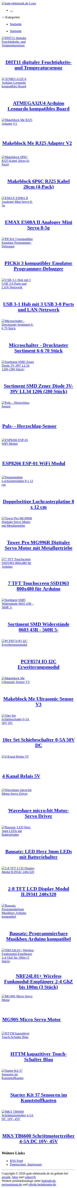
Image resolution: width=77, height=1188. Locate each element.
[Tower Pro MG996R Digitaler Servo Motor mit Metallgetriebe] (18, 525)
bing (15, 1177)
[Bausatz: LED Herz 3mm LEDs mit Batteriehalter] (18, 834)
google (6, 1177)
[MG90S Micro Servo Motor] (18, 1000)
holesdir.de (48, 1180)
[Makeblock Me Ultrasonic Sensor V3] (18, 682)
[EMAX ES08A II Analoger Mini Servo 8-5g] (18, 205)
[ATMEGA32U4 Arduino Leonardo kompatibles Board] (18, 86)
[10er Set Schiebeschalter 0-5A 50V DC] (18, 723)
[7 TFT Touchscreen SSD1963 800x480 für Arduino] (18, 566)
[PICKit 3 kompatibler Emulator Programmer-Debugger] (18, 246)
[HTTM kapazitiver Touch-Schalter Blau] (18, 1037)
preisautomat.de (12, 1184)
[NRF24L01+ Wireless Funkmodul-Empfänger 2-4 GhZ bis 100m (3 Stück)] (18, 961)
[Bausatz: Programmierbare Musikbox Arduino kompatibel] (18, 916)
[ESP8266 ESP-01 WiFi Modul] (18, 443)
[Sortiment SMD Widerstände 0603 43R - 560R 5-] (18, 607)
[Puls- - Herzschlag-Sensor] (18, 406)
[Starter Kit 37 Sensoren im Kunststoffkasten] (18, 1078)
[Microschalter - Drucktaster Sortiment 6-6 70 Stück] (18, 328)
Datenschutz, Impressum (26, 1164)
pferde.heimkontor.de (42, 1184)
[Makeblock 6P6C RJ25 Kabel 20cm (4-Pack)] (18, 164)
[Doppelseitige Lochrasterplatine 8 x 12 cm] (18, 484)
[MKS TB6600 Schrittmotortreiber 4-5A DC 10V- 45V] (18, 1119)
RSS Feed (16, 1161)
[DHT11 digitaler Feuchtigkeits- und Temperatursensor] (18, 45)
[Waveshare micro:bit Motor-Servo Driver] (18, 793)
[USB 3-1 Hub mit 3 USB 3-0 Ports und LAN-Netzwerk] (18, 287)
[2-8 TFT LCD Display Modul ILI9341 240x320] (18, 872)
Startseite (16, 24)
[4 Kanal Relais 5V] (15, 756)
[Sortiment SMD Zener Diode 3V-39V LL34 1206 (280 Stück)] (18, 369)
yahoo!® (30, 1177)
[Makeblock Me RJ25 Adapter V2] (18, 123)
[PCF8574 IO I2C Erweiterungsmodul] (18, 644)
